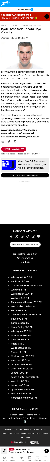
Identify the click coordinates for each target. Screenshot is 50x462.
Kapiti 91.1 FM (17, 343)
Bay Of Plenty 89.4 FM (23, 306)
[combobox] (21, 141)
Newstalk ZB (8, 430)
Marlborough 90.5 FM (22, 356)
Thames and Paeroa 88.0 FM (26, 302)
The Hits (19, 430)
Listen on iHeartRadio (25, 451)
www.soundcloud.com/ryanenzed (20, 136)
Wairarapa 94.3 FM (21, 339)
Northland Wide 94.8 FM (24, 397)
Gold (10, 433)
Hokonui (45, 433)
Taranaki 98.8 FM (20, 323)
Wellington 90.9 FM (21, 348)
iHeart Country (20, 433)
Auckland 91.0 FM (20, 281)
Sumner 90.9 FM (19, 372)
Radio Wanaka (34, 433)
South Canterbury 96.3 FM (25, 377)
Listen (14, 25)
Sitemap (43, 418)
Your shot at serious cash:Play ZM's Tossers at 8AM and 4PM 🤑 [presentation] (25, 16)
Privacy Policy (16, 414)
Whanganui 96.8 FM (21, 331)
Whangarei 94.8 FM (21, 277)
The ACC (27, 430)
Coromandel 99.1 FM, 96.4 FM (26, 285)
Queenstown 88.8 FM (22, 389)
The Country (25, 437)
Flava (4, 433)
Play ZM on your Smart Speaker (25, 167)
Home (3, 25)
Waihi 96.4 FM (18, 289)
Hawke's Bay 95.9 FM (22, 327)
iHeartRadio (25, 262)
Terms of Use (33, 414)
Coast (43, 430)
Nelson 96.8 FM (19, 352)
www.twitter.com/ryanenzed (17, 133)
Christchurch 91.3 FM (22, 368)
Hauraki (36, 430)
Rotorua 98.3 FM (19, 310)
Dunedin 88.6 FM (20, 385)
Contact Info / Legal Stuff (25, 254)
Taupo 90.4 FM (19, 318)
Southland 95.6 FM (21, 393)
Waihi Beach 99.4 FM (22, 293)
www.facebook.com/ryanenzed (19, 130)
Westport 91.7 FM (20, 360)
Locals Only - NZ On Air (31, 25)
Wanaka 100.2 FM (20, 381)
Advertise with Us (25, 258)
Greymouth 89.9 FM (21, 364)
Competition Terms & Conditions (19, 418)
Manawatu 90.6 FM (21, 335)
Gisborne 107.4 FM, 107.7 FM (26, 314)
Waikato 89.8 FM (20, 298)
